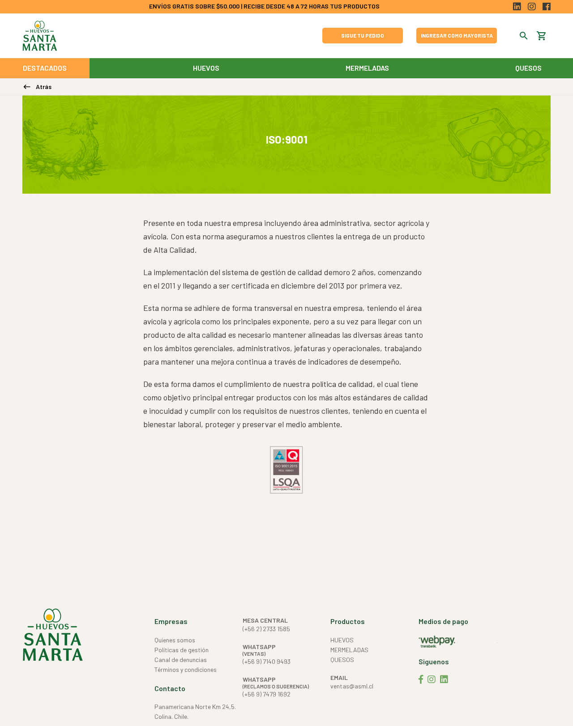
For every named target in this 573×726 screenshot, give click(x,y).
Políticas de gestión (181, 650)
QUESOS (528, 68)
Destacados (45, 68)
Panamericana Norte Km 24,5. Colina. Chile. (195, 711)
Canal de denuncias (180, 659)
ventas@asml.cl (351, 686)
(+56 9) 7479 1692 (267, 694)
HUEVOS (206, 68)
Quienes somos (174, 640)
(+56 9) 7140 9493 (267, 661)
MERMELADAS (367, 68)
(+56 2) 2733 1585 (266, 629)
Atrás (36, 86)
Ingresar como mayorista (457, 35)
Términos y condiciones (185, 669)
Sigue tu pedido (362, 35)
